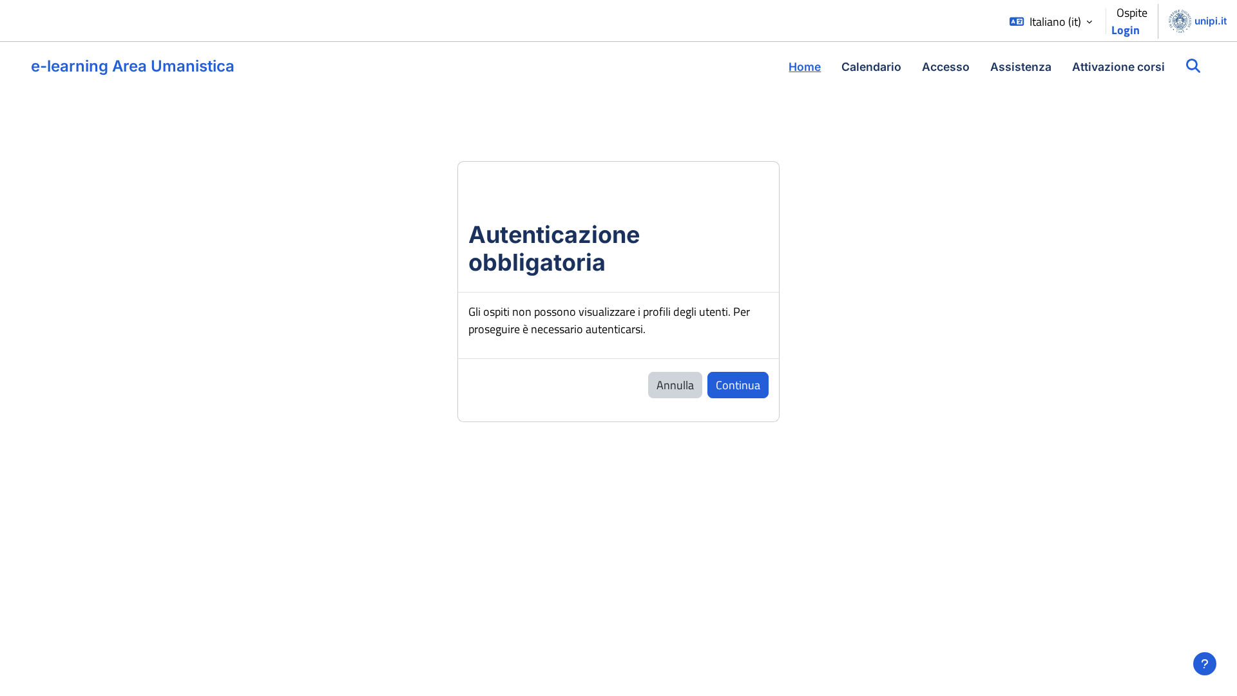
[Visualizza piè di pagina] (1204, 663)
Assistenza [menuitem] (1020, 66)
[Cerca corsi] (1193, 66)
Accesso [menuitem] (946, 66)
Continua (738, 385)
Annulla (675, 385)
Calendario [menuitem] (871, 66)
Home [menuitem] (805, 66)
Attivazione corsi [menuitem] (1118, 66)
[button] (1050, 21)
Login (1125, 30)
